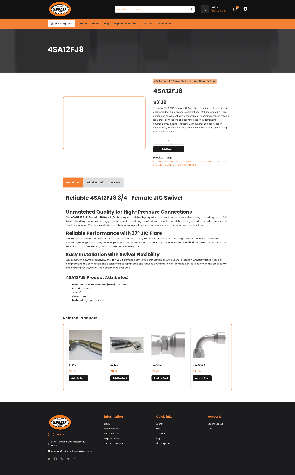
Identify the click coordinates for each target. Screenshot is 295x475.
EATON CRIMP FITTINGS (164, 161)
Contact (147, 23)
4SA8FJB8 (199, 365)
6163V (72, 365)
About (95, 23)
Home (83, 23)
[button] (78, 378)
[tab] (73, 183)
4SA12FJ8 (221, 161)
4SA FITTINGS (209, 161)
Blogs (107, 423)
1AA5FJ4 (156, 365)
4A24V (114, 365)
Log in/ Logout (215, 423)
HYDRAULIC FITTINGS (186, 165)
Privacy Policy (111, 428)
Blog (106, 23)
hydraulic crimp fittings (164, 165)
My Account (164, 23)
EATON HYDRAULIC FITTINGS (189, 161)
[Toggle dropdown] (52, 23)
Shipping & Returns (125, 23)
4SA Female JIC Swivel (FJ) (170, 81)
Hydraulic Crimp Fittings (201, 81)
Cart (210, 428)
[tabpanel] (147, 249)
